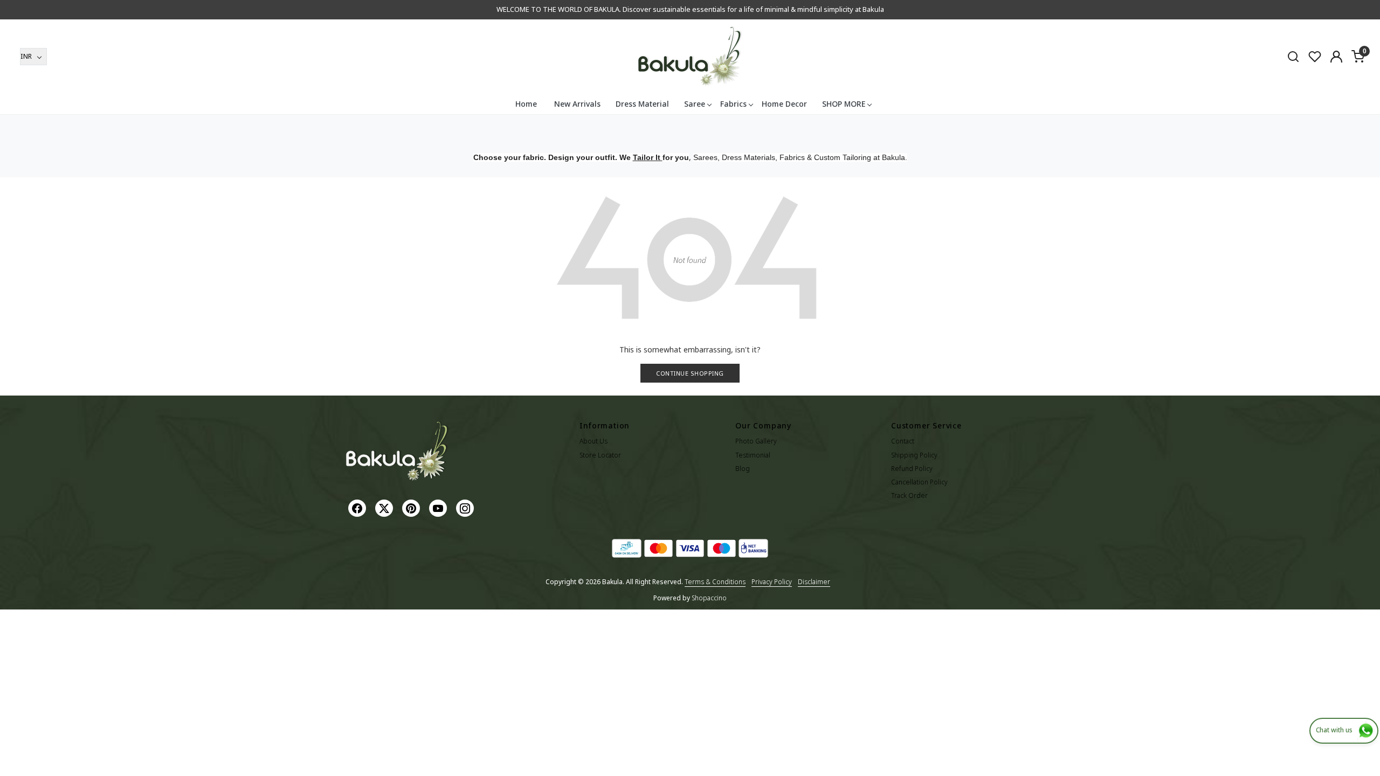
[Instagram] (466, 507)
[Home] (690, 56)
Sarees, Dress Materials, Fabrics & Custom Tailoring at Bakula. (800, 157)
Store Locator (600, 455)
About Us (593, 441)
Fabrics (733, 104)
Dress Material (642, 104)
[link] (1293, 56)
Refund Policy (912, 468)
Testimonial (752, 455)
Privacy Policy (771, 581)
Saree (694, 104)
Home (526, 104)
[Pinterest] (412, 507)
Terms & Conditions (715, 581)
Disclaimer (814, 581)
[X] (385, 507)
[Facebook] (358, 507)
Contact (902, 441)
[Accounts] (1336, 56)
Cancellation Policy (919, 482)
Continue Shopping (690, 373)
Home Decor (784, 104)
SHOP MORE (843, 104)
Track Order (909, 495)
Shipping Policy (914, 455)
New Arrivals (577, 104)
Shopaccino (709, 597)
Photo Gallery (756, 441)
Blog (742, 468)
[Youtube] (439, 507)
